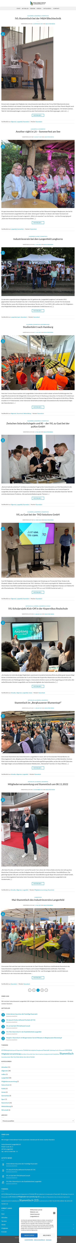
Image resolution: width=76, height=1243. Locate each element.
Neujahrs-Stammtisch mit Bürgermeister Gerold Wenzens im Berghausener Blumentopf (34, 1038)
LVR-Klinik (68, 1050)
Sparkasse (41, 1054)
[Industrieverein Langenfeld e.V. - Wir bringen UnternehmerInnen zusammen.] (38, 3)
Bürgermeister (19, 1050)
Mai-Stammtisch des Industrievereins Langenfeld (38, 899)
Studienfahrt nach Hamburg (38, 327)
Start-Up (13, 1057)
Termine (32, 8)
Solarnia (37, 1054)
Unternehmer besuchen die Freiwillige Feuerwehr (22, 1014)
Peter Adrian (23, 1054)
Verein (39, 8)
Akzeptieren (29, 1235)
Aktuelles (25, 8)
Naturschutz (5, 1085)
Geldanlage (52, 1050)
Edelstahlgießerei (32, 1050)
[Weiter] (46, 990)
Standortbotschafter (5, 1057)
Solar (34, 1054)
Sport (3, 1099)
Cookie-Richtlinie (29, 1239)
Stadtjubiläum (56, 1054)
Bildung (6, 1050)
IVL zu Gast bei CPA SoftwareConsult (18, 1026)
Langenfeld (4, 1078)
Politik (3, 1088)
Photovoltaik (29, 1054)
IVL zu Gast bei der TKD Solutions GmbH (38, 514)
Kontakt (56, 8)
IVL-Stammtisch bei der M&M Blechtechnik (38, 18)
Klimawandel (62, 1050)
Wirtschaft (4, 1110)
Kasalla (57, 1050)
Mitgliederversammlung (10, 1054)
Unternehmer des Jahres (23, 1057)
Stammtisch (66, 1053)
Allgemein (4, 1071)
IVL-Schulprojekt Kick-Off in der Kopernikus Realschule (38, 608)
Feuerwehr (46, 1050)
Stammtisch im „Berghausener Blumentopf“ (38, 702)
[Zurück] (29, 990)
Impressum (48, 1239)
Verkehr (32, 1057)
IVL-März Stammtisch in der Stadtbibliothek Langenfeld (23, 1032)
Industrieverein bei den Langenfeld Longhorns (38, 239)
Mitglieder (47, 8)
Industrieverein (50, 23)
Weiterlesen (38, 115)
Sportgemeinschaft (48, 1054)
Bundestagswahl (12, 1050)
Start (18, 8)
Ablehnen (47, 1235)
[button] (54, 1213)
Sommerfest (5, 1095)
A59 (2, 1050)
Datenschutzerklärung (39, 1239)
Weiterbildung (6, 1106)
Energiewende (40, 1050)
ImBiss (3, 1074)
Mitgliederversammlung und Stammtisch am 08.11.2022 (38, 784)
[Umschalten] (73, 1224)
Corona (25, 1050)
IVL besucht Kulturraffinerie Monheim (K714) (20, 1020)
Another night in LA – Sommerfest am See (38, 131)
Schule (3, 1092)
